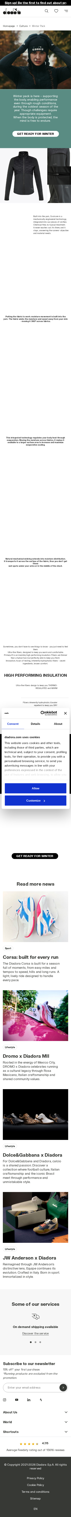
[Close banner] (65, 713)
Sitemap (35, 1498)
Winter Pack (38, 26)
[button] (46, 11)
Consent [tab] (13, 723)
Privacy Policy (35, 1478)
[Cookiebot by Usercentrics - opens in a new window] (42, 713)
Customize (33, 800)
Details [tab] (35, 723)
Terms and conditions (35, 1491)
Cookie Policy (35, 1485)
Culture (23, 26)
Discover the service (35, 1333)
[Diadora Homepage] (12, 11)
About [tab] (58, 723)
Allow (35, 788)
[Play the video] (35, 60)
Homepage (9, 26)
